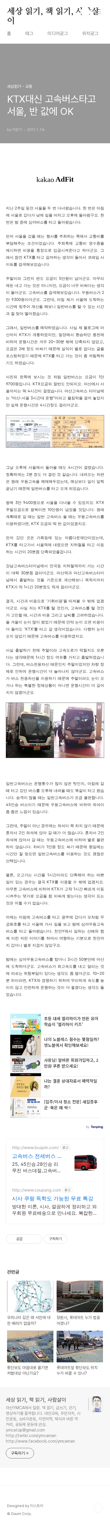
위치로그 (90, 33)
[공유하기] (28, 1239)
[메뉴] (98, 11)
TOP (98, 1508)
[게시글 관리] (35, 1239)
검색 (85, 11)
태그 (29, 33)
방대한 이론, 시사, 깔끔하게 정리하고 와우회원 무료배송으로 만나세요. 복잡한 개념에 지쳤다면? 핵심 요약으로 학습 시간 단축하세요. (54, 1210)
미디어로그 (58, 33)
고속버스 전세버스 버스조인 (37, 1156)
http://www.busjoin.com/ (35, 1147)
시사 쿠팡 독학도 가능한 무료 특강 (52, 1198)
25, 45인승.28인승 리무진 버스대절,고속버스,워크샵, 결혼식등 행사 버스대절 (37, 1167)
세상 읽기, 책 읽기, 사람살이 (53, 12)
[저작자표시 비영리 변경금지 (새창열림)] (75, 1239)
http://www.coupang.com (36, 1189)
